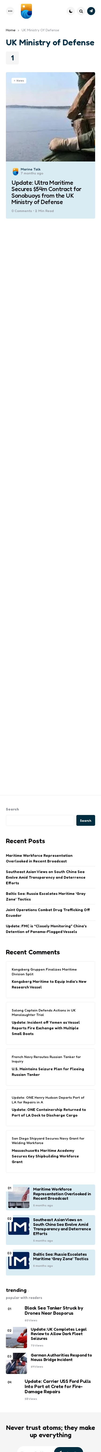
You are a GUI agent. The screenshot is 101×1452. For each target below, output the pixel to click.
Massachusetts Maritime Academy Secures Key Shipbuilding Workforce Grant (45, 1156)
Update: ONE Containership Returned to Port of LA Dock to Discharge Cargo (49, 1112)
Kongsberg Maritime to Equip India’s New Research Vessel (49, 984)
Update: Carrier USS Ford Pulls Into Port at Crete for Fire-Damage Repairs (58, 1386)
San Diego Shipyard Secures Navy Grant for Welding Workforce (48, 1140)
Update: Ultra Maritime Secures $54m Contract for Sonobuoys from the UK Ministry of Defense (47, 192)
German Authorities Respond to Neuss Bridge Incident (61, 1357)
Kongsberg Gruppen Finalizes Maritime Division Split (44, 971)
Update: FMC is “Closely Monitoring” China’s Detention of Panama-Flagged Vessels (46, 929)
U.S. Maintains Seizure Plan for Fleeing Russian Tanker (48, 1071)
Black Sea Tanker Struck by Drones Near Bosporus (54, 1310)
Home (11, 30)
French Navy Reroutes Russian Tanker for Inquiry (46, 1059)
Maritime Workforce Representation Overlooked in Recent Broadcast (39, 858)
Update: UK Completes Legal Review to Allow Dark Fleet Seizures (59, 1334)
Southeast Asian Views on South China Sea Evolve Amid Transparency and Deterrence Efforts (45, 877)
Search (12, 809)
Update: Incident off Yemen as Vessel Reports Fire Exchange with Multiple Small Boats (46, 1028)
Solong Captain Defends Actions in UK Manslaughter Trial (44, 1012)
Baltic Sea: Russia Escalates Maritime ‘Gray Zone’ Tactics (45, 896)
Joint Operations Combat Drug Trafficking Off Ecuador (48, 912)
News (20, 80)
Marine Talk (31, 169)
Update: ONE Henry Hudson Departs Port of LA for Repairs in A (48, 1099)
